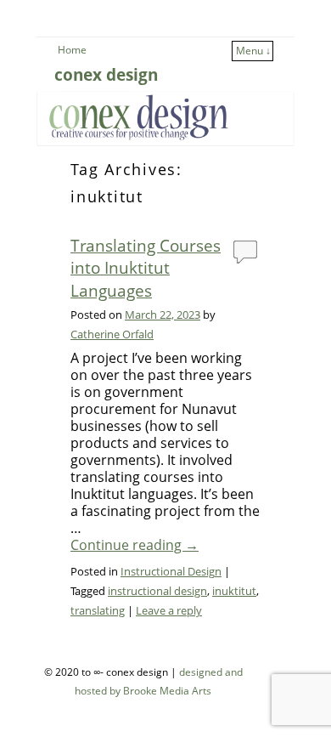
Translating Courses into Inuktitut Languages (145, 268)
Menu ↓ (253, 50)
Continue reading (134, 545)
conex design (106, 74)
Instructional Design (171, 571)
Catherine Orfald (112, 334)
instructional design (157, 590)
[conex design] (165, 115)
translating (97, 610)
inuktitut (234, 590)
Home (72, 50)
